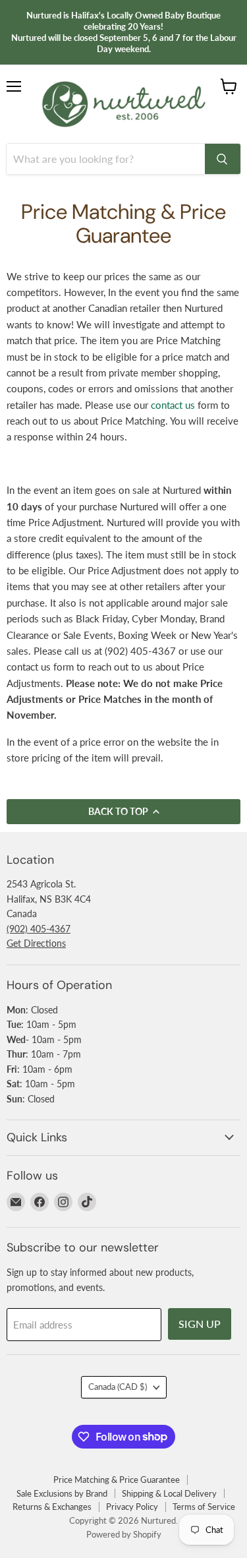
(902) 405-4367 (38, 928)
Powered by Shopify (123, 1534)
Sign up (199, 1323)
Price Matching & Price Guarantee (116, 1479)
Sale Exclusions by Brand (61, 1493)
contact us (173, 405)
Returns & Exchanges (52, 1506)
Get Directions (36, 943)
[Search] (222, 159)
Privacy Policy (132, 1506)
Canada (117, 1386)
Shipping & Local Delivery (169, 1493)
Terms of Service (204, 1506)
